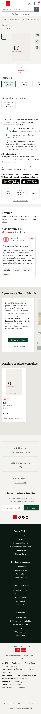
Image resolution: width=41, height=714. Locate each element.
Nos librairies (20, 594)
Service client (20, 554)
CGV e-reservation (20, 632)
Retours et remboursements (21, 547)
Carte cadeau (21, 567)
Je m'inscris (31, 508)
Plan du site (20, 635)
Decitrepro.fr (21, 601)
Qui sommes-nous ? (20, 590)
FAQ (20, 467)
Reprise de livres (20, 570)
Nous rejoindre (20, 597)
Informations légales (20, 617)
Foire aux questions (20, 536)
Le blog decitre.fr (20, 577)
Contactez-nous (21, 482)
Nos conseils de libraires (20, 452)
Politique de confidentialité (20, 621)
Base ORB (20, 605)
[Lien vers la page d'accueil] (8, 3)
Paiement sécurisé (20, 543)
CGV (20, 628)
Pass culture (20, 574)
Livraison (20, 539)
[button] (20, 217)
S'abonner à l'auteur (18, 340)
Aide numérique (21, 550)
